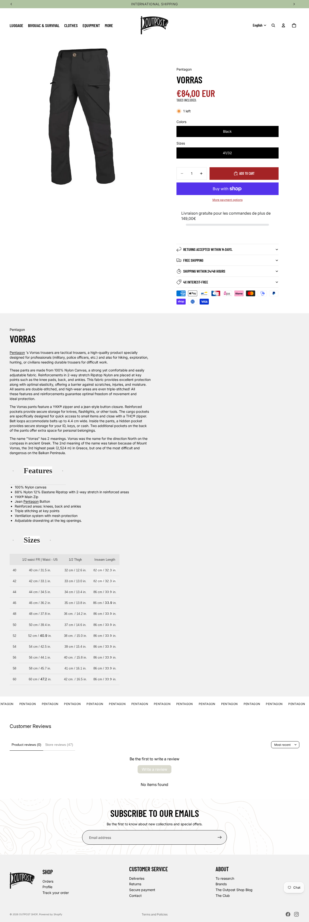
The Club (223, 895)
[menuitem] (108, 25)
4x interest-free (195, 282)
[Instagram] (296, 914)
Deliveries (136, 878)
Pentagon (17, 352)
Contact (135, 895)
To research (225, 878)
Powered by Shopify (50, 914)
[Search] (273, 25)
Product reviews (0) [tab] (26, 745)
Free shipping (193, 260)
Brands (221, 884)
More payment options (227, 200)
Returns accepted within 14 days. (207, 249)
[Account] (283, 25)
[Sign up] (220, 837)
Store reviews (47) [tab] (59, 745)
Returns (135, 884)
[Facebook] (288, 914)
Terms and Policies (155, 914)
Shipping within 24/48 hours (204, 271)
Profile (47, 887)
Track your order (55, 893)
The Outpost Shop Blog (234, 890)
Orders (47, 881)
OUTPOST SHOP (28, 914)
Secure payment (142, 890)
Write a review (154, 769)
